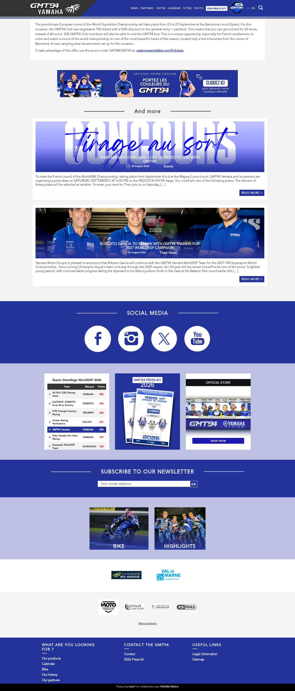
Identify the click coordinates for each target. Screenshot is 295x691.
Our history (50, 675)
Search (260, 8)
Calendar (174, 8)
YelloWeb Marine (169, 686)
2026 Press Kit (216, 8)
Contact (129, 654)
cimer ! (132, 686)
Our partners (51, 680)
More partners (147, 623)
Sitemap (198, 659)
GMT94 (160, 8)
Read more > (251, 193)
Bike (45, 669)
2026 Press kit (134, 659)
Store (187, 8)
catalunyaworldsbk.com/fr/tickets (159, 51)
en (253, 8)
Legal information (204, 654)
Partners (147, 8)
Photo (198, 8)
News (134, 8)
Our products (51, 658)
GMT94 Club (237, 8)
